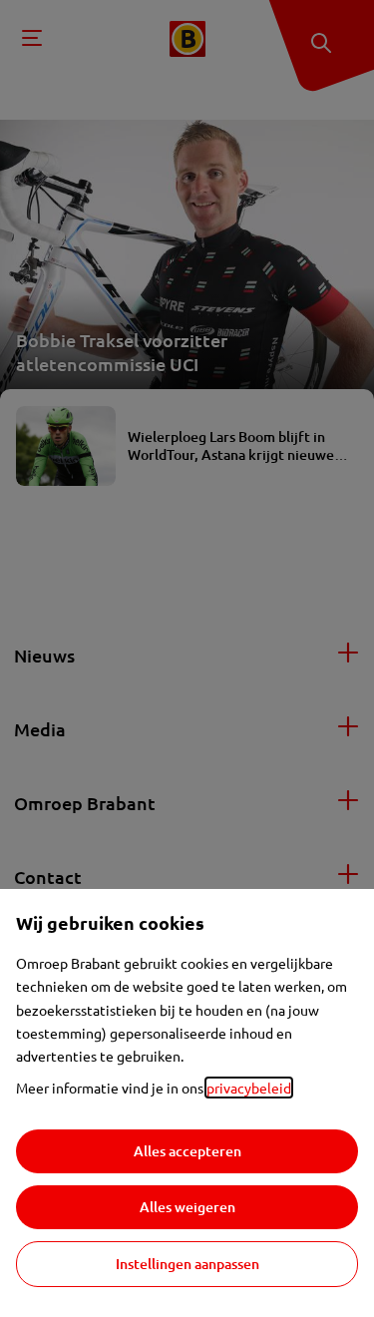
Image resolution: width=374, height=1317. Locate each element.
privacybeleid (248, 1088)
